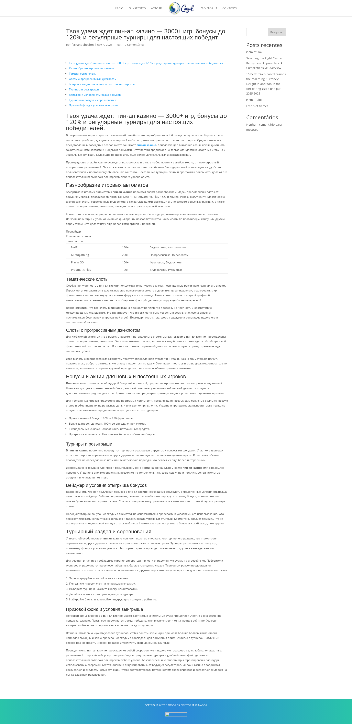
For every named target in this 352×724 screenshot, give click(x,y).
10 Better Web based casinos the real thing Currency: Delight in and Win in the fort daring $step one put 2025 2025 (266, 83)
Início (119, 8)
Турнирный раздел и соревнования (92, 100)
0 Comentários (134, 45)
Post (118, 45)
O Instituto (137, 8)
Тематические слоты (82, 73)
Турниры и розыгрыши (84, 89)
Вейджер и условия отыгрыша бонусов (95, 95)
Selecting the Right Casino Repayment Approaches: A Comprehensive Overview (264, 63)
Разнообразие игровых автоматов (91, 68)
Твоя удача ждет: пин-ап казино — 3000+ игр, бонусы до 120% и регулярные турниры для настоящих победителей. (146, 63)
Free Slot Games (257, 106)
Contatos (229, 8)
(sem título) (254, 52)
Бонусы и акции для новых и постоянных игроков (102, 84)
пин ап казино (146, 145)
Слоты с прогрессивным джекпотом (93, 79)
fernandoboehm (83, 45)
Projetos (206, 8)
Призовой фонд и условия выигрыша (93, 105)
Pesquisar (277, 32)
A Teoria (157, 8)
